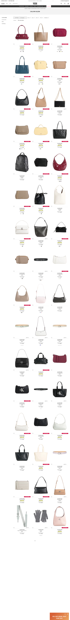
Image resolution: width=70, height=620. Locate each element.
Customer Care (41, 0)
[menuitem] (2, 3)
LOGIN (67, 1)
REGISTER (63, 0)
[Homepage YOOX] (35, 4)
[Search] (61, 3)
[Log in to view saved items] (65, 3)
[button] (7, 19)
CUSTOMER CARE (11, 0)
